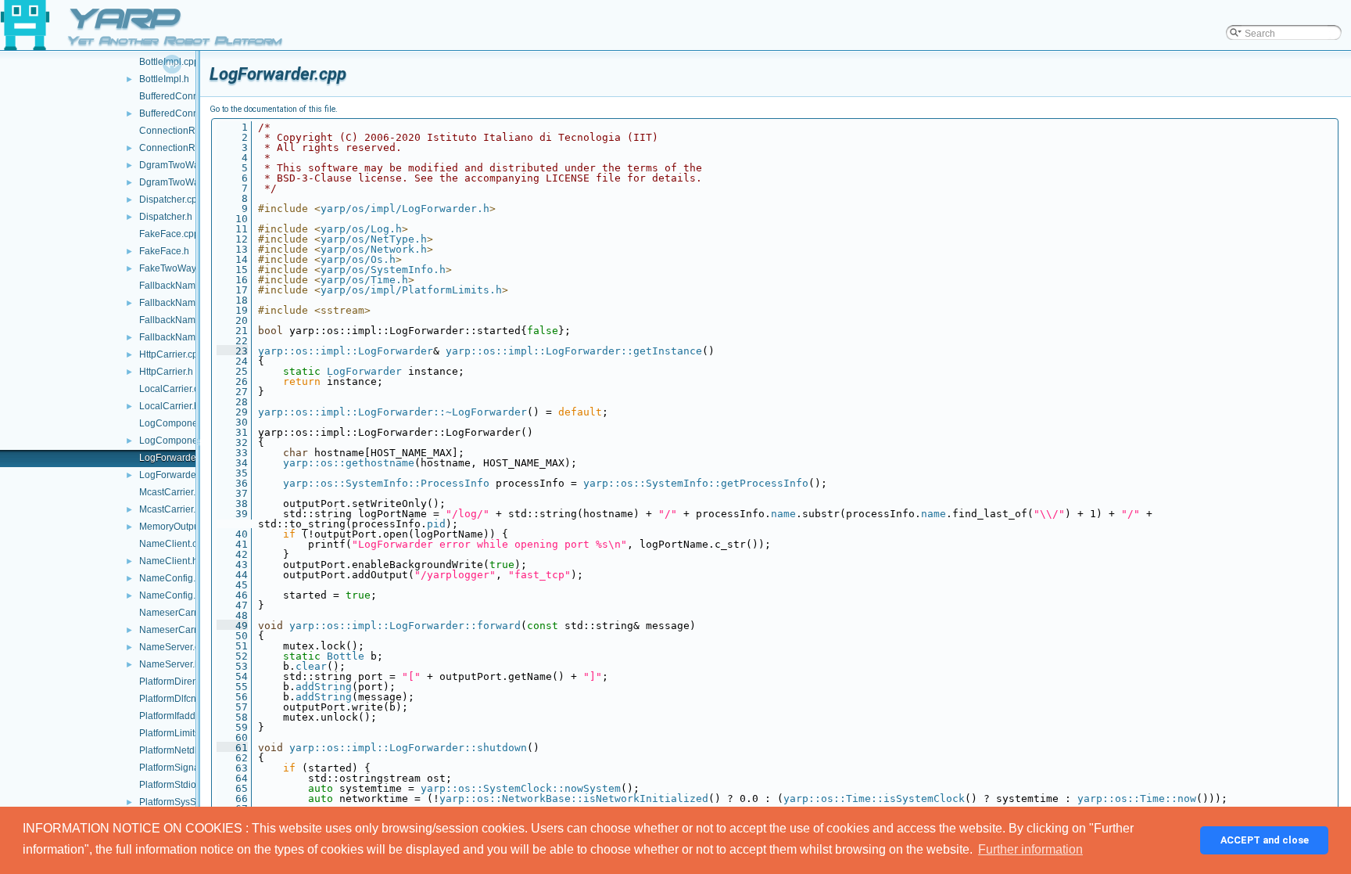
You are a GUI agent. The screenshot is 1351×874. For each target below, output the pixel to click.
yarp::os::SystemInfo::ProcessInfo (386, 483)
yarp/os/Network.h (374, 249)
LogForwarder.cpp (178, 457)
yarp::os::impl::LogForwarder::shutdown (408, 748)
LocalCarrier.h (169, 406)
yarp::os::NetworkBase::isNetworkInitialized (573, 798)
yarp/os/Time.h (364, 280)
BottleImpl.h (164, 79)
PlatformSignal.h (174, 767)
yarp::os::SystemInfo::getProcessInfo (695, 483)
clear (311, 666)
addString (324, 686)
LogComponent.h (176, 440)
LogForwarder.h (172, 474)
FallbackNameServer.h (187, 337)
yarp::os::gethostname (348, 463)
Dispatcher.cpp (170, 199)
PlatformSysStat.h (176, 802)
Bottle (345, 656)
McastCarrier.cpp (175, 492)
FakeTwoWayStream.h (187, 268)
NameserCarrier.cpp (182, 612)
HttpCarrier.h (166, 371)
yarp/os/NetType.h (374, 239)
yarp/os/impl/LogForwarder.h (405, 208)
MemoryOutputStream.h (189, 526)
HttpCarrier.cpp (171, 354)
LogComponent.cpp (181, 423)
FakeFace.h (164, 251)
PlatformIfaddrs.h (175, 715)
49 (232, 625)
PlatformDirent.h (173, 681)
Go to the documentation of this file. (274, 109)
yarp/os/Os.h (358, 259)
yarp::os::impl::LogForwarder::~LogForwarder (392, 412)
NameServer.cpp (174, 647)
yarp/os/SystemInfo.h (383, 269)
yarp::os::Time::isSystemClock (874, 798)
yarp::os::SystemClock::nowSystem (521, 788)
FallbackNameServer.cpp (192, 320)
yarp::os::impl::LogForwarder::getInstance (574, 351)
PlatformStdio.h (171, 784)
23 (232, 351)
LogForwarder (364, 371)
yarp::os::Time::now (1136, 798)
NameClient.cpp (173, 543)
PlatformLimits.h (173, 733)
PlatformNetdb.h (173, 750)
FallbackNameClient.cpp (191, 285)
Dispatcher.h (165, 216)
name (783, 514)
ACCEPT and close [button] (1264, 840)
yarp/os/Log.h (361, 229)
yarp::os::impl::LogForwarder (345, 351)
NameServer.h (169, 664)
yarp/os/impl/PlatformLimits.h (411, 290)
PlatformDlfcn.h (171, 698)
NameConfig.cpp (175, 578)
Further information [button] (1030, 849)
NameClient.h (168, 561)
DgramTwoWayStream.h (190, 182)
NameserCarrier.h (177, 629)
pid (436, 524)
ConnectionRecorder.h (187, 147)
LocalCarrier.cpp (174, 388)
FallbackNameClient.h (186, 302)
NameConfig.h (170, 595)
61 (232, 748)
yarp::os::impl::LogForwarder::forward (405, 625)
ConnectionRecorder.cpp (192, 130)
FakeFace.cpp (169, 233)
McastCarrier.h (170, 509)
